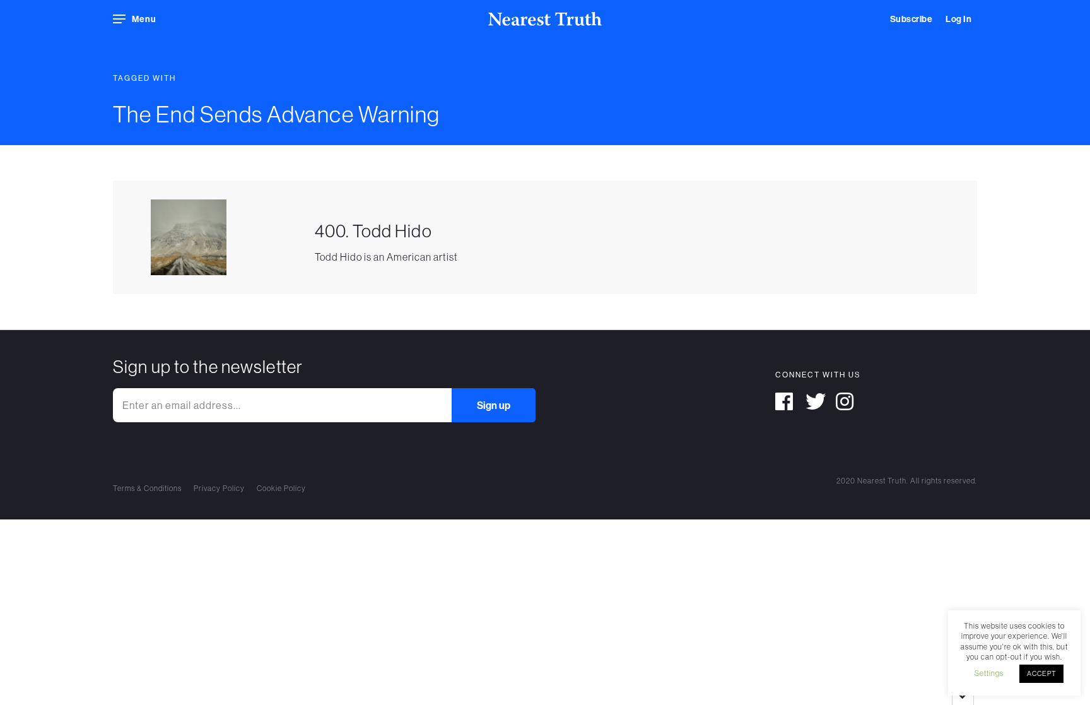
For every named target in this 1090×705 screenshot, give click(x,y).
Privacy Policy (219, 488)
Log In (958, 19)
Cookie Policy (281, 488)
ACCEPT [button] (1041, 673)
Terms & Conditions (147, 488)
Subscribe (911, 19)
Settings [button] (989, 673)
